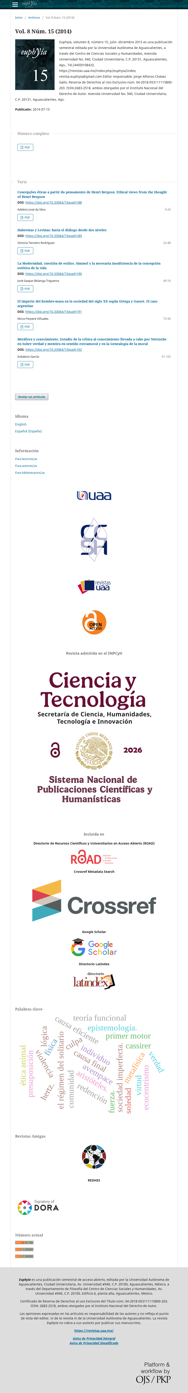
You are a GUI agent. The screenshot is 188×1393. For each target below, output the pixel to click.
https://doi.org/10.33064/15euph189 (53, 236)
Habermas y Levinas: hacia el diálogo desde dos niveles (62, 230)
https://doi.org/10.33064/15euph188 (53, 202)
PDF (27, 147)
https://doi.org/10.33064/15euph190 (53, 273)
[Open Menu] (15, 4)
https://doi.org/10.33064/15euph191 (53, 311)
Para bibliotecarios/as (30, 473)
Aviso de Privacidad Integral (94, 1338)
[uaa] (94, 562)
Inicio (18, 17)
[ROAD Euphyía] (94, 862)
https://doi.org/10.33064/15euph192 (53, 349)
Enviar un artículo (31, 397)
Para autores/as (26, 466)
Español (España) (28, 431)
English (21, 424)
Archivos (34, 17)
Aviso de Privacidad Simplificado (94, 1343)
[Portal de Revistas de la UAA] (94, 593)
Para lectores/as (26, 459)
